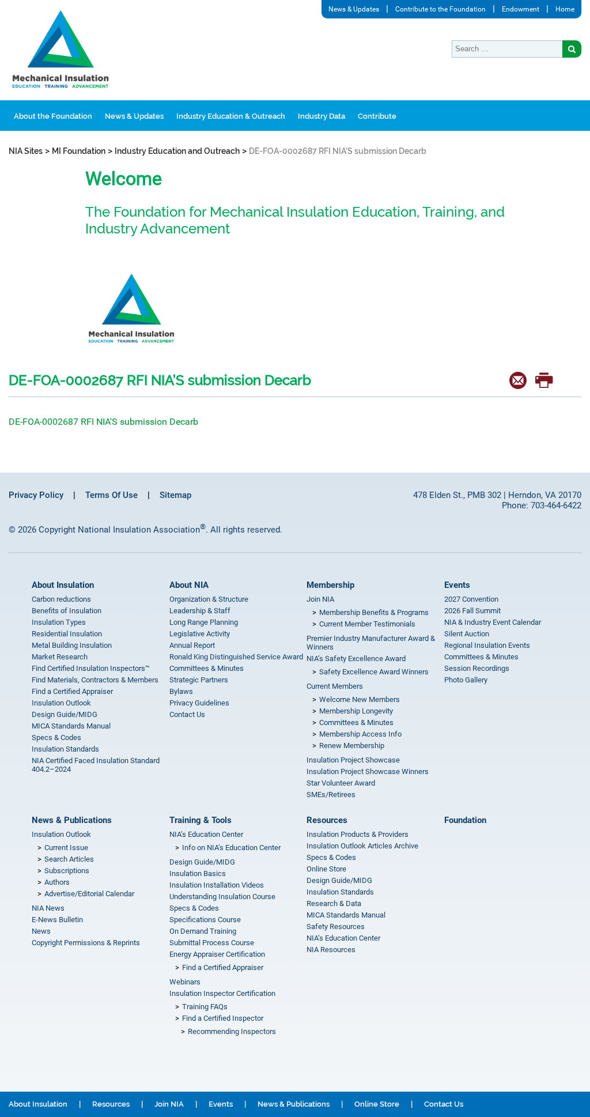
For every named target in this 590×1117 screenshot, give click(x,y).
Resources (327, 820)
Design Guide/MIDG (64, 714)
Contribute (377, 116)
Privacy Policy (36, 495)
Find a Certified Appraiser (72, 691)
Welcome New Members (359, 699)
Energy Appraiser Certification (217, 954)
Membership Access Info (360, 734)
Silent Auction (466, 633)
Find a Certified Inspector (222, 1018)
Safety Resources (336, 926)
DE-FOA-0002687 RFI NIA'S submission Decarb (103, 421)
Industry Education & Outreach (230, 116)
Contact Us (187, 714)
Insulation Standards (65, 749)
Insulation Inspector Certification (222, 993)
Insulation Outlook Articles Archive (362, 845)
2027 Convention (471, 599)
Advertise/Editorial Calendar (89, 893)
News (41, 931)
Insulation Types (59, 622)
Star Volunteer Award (341, 783)
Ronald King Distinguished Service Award (236, 656)
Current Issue (66, 847)
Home (564, 9)
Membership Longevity (356, 711)
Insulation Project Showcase (353, 760)
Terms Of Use (111, 495)
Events (457, 585)
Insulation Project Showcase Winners (368, 771)
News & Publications (72, 820)
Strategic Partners (198, 680)
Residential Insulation (67, 633)
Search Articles (69, 859)
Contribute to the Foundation (440, 9)
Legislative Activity (199, 633)
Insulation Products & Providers (358, 834)
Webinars (185, 982)
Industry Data (321, 116)
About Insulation (63, 585)
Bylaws (181, 691)
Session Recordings (476, 668)
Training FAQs (205, 1006)
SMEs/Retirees (331, 794)
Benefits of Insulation (66, 610)
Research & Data (334, 903)
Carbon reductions (61, 599)
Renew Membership (351, 745)
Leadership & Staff (199, 610)
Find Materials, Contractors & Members (95, 680)
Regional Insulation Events (487, 645)
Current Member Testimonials (367, 624)
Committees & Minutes (206, 668)
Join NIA (320, 599)
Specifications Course (205, 919)
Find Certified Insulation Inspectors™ (91, 668)
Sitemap (175, 495)
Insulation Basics (197, 873)
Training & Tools (200, 820)
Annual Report (192, 645)
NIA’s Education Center (206, 834)
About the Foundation (53, 116)
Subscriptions (66, 870)
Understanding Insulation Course (222, 896)
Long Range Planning (203, 622)
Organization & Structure (208, 599)
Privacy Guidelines (199, 703)
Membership (330, 585)
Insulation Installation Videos (216, 885)
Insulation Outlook (61, 703)
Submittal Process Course (211, 942)
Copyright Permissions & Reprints (86, 942)
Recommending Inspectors (232, 1031)
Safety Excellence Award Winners (374, 671)
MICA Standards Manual (71, 726)
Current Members (335, 686)
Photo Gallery (465, 680)
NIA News (48, 908)
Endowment (520, 9)
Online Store (326, 869)
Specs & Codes (56, 737)
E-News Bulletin (57, 919)
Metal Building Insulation (72, 645)
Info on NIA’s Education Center (231, 847)
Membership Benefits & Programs (374, 612)
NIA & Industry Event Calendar (492, 622)
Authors (57, 882)
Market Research (60, 656)
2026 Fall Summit (472, 610)
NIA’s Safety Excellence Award (356, 658)
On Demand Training (202, 931)
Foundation (465, 820)
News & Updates (353, 9)
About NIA (189, 585)
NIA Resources (331, 949)
